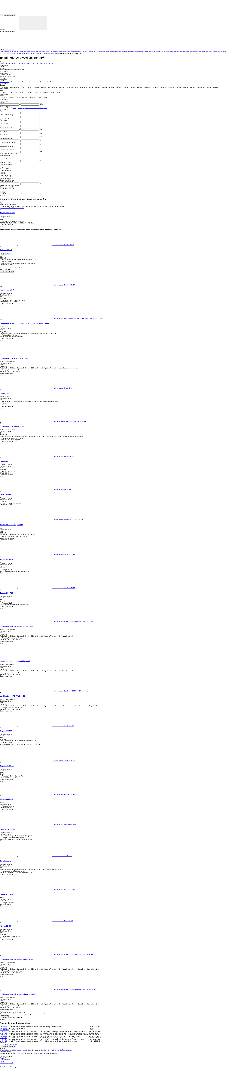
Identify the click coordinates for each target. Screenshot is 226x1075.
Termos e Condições (6, 1050)
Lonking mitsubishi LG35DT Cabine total (16, 959)
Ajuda (10, 1044)
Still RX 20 (3, 1028)
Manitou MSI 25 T (7, 290)
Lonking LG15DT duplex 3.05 (12, 426)
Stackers (84, 51)
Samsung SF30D (7, 799)
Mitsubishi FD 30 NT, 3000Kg (11, 525)
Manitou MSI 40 (6, 250)
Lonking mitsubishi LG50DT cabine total (16, 626)
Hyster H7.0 (4, 393)
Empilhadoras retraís (124, 51)
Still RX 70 (3, 1036)
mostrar (3, 192)
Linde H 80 (3, 1039)
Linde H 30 (3, 1031)
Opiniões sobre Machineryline (50, 1050)
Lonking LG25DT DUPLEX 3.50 (12, 696)
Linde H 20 (3, 1041)
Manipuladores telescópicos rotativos (173, 51)
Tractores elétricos (16, 53)
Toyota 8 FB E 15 (7, 766)
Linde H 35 (3, 1034)
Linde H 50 (3, 1038)
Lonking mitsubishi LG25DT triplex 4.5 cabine (18, 994)
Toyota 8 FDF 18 (6, 560)
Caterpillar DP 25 (7, 461)
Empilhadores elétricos (74, 51)
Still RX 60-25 (4, 1030)
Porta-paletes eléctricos (138, 51)
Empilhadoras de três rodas (96, 51)
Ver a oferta (4, 1016)
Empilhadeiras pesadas (153, 51)
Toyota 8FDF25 (6, 731)
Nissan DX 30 (5, 926)
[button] (113, 40)
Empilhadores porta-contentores (32, 53)
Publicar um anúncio (7, 271)
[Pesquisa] (33, 23)
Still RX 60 (3, 1026)
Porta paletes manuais (50, 53)
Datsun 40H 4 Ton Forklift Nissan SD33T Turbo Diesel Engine (24, 323)
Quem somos (4, 1044)
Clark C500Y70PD (7, 495)
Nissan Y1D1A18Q (7, 829)
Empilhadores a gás (111, 51)
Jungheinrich (5, 861)
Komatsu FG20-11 (7, 894)
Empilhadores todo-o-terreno (194, 51)
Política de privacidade (20, 1050)
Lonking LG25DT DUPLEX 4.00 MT (14, 358)
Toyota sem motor (7, 213)
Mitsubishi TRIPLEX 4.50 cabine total (15, 661)
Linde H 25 (3, 1033)
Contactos (16, 1044)
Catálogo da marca (66, 1050)
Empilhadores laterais (210, 51)
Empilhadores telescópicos (58, 51)
